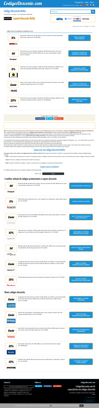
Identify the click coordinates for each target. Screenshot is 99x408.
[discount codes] (84, 5)
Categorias (79, 2)
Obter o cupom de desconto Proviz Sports (79, 84)
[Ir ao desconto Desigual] (11, 192)
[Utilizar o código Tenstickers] (11, 368)
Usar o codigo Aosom (81, 201)
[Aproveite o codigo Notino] (13, 106)
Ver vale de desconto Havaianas (81, 330)
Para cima (89, 401)
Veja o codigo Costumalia (79, 38)
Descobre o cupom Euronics (81, 299)
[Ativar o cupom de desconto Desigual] (13, 59)
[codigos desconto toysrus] (77, 19)
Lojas (87, 2)
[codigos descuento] (87, 5)
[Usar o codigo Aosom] (11, 207)
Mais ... (92, 2)
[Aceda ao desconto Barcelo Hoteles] (11, 352)
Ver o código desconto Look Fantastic (81, 217)
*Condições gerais (90, 397)
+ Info (18, 14)
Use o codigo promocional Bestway (81, 315)
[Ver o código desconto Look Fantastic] (11, 223)
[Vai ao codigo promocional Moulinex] (11, 285)
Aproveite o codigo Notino (79, 100)
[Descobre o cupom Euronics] (11, 305)
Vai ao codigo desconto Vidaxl (81, 248)
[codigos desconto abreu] (60, 19)
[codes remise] (90, 5)
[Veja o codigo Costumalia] (13, 44)
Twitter (39, 386)
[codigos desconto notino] (86, 19)
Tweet (50, 118)
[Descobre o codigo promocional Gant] (11, 239)
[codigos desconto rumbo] (68, 19)
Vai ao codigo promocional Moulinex (81, 279)
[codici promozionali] (93, 5)
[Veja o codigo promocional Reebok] (11, 270)
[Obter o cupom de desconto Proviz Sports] (13, 91)
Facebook (40, 118)
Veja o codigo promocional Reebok (81, 264)
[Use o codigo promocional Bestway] (11, 321)
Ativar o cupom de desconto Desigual (79, 53)
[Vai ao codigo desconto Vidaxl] (11, 254)
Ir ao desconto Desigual (81, 186)
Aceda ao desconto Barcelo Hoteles (81, 346)
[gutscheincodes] (81, 5)
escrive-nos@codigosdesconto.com (19, 386)
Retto (53, 174)
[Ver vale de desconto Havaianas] (11, 336)
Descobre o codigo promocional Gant (81, 232)
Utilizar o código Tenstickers (81, 362)
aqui (51, 405)
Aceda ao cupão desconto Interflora (79, 69)
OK (81, 406)
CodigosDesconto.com (23, 3)
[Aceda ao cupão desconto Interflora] (13, 75)
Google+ (59, 118)
